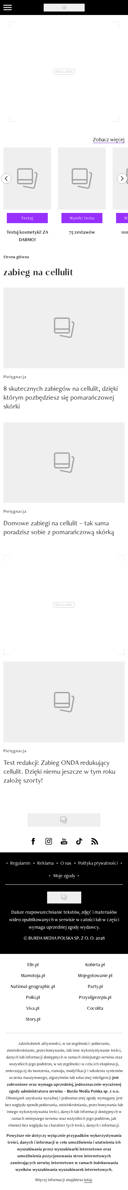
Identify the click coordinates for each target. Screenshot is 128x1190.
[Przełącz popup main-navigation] (7, 7)
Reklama (45, 863)
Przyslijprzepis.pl (95, 997)
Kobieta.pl (95, 964)
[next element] (122, 198)
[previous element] (6, 198)
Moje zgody (64, 875)
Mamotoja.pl (33, 975)
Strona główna (16, 257)
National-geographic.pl (33, 986)
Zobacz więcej (109, 139)
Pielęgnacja (15, 377)
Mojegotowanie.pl (95, 975)
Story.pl (33, 1019)
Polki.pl (33, 997)
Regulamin (20, 863)
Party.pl (95, 986)
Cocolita (95, 1008)
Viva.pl (32, 1008)
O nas (65, 863)
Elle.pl (33, 964)
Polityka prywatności (98, 863)
